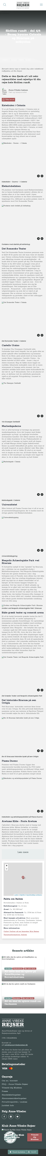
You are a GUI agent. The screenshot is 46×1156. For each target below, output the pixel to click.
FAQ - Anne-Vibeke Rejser (15, 1084)
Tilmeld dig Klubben (12, 1088)
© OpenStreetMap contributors (33, 895)
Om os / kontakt (10, 1080)
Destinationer (6, 60)
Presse (5, 1091)
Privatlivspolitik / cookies (14, 1102)
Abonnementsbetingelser (14, 1098)
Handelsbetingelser (11, 1095)
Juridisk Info (8, 1105)
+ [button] (6, 865)
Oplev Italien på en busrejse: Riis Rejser (21, 931)
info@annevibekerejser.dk (16, 1045)
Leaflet (16, 895)
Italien (21, 60)
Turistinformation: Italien (15, 935)
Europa (14, 60)
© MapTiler (22, 895)
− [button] (6, 868)
